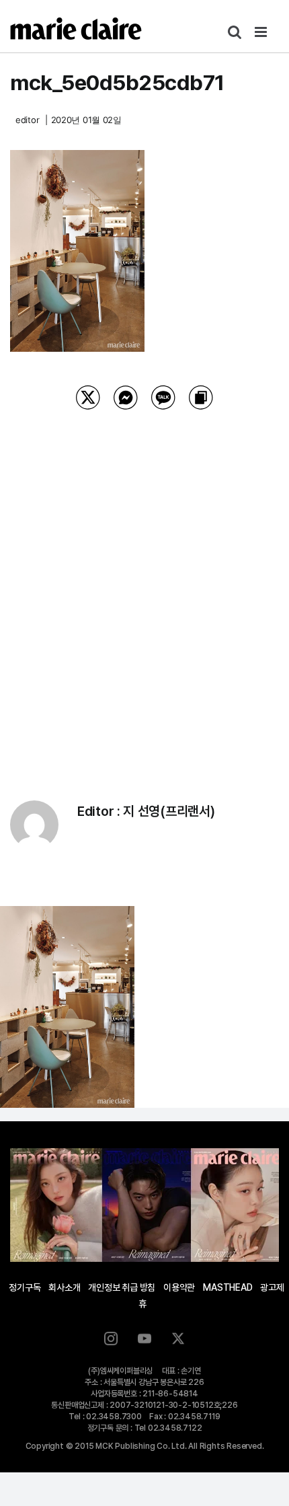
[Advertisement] (144, 587)
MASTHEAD (227, 1287)
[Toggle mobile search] (234, 32)
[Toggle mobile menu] (262, 32)
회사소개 (64, 1287)
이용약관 (179, 1287)
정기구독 (24, 1287)
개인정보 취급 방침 (121, 1287)
